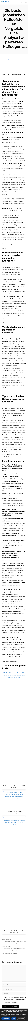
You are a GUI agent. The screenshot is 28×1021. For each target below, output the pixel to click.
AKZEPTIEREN (6, 1018)
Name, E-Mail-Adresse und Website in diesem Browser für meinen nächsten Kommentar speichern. (15, 999)
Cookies (3, 1014)
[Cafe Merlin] (5, 2)
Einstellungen (23, 1014)
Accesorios (7, 939)
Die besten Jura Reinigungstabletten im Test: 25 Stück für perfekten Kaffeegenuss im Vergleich (13, 951)
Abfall (13, 1018)
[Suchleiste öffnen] (22, 2)
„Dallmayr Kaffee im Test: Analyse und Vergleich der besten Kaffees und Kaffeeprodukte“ (14, 944)
